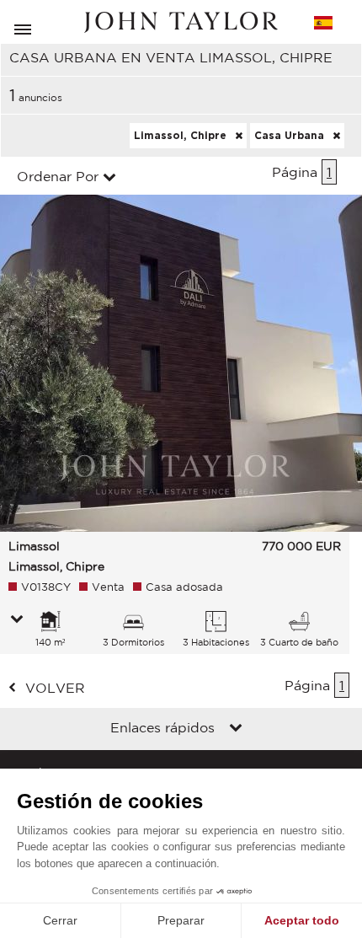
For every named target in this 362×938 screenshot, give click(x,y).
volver (55, 687)
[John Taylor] (181, 22)
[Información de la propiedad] (17, 620)
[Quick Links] (236, 729)
